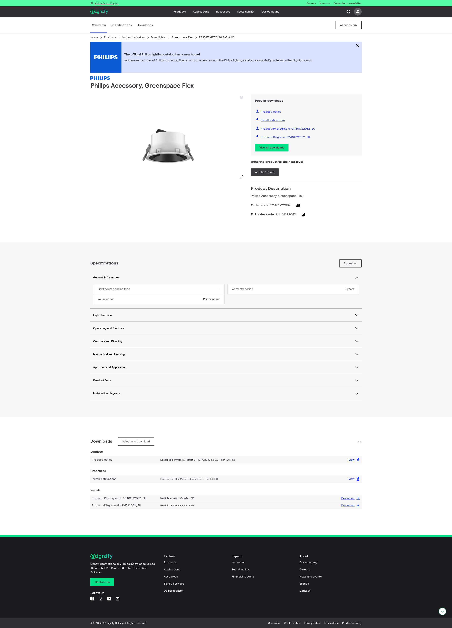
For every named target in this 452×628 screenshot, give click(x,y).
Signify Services (174, 583)
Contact (304, 591)
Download (348, 498)
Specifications (121, 25)
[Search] (349, 12)
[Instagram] (101, 599)
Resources (223, 11)
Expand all (350, 263)
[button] (94, 137)
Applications (201, 11)
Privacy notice (312, 623)
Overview (99, 25)
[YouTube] (118, 599)
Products (179, 11)
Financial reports (243, 576)
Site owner (274, 623)
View (352, 460)
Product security (352, 623)
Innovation (238, 562)
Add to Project (265, 172)
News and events (310, 576)
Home (94, 37)
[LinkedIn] (109, 599)
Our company (270, 11)
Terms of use (331, 623)
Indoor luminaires (133, 37)
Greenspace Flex (182, 37)
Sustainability (245, 11)
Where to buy (348, 25)
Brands (304, 583)
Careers (304, 569)
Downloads (145, 25)
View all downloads (271, 147)
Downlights (158, 37)
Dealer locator (173, 591)
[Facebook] (92, 599)
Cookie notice (292, 623)
